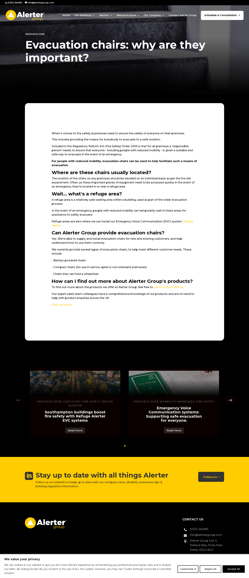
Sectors (104, 15)
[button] (230, 400)
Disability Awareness (177, 401)
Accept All (233, 569)
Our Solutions (82, 15)
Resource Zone (126, 15)
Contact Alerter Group (182, 15)
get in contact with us (168, 287)
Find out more (61, 304)
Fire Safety (91, 401)
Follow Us (210, 477)
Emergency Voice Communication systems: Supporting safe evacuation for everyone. (174, 414)
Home (66, 15)
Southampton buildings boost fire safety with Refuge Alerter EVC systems (75, 416)
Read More (75, 430)
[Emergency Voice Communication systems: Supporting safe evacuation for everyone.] (174, 383)
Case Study (72, 401)
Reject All (210, 569)
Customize (186, 569)
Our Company (152, 15)
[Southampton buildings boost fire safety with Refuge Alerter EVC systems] (75, 383)
